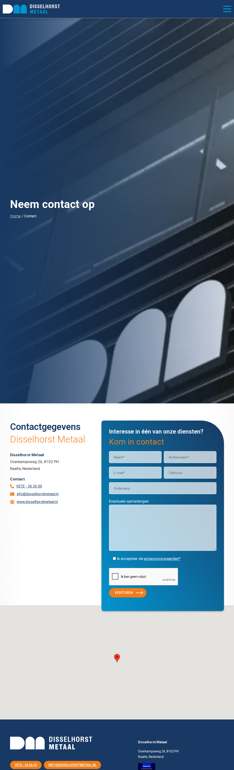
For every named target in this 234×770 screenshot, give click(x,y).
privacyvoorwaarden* (162, 558)
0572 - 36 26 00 (29, 486)
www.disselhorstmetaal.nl (37, 502)
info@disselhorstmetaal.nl (37, 494)
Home (15, 216)
